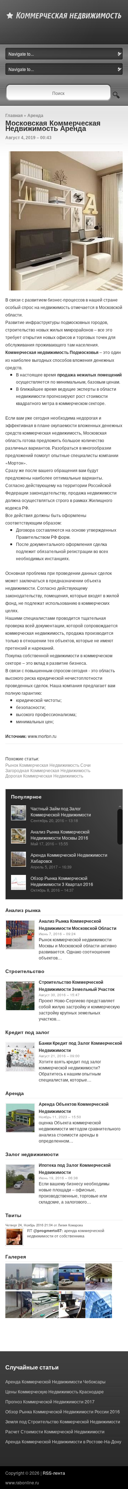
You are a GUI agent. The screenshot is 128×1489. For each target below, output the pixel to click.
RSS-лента (54, 1473)
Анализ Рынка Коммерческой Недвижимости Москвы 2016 (60, 835)
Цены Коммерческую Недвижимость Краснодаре (54, 1391)
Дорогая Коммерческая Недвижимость (44, 776)
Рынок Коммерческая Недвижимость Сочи (48, 765)
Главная (14, 115)
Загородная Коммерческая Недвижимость (47, 770)
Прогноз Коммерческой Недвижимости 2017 (50, 1401)
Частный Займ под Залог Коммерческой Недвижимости (61, 811)
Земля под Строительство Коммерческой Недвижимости (62, 1421)
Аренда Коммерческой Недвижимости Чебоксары (55, 1381)
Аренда (35, 115)
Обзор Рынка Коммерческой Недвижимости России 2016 (62, 1411)
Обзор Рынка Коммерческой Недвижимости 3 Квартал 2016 (62, 881)
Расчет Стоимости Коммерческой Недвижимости (55, 1431)
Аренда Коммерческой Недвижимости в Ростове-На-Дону (63, 1441)
